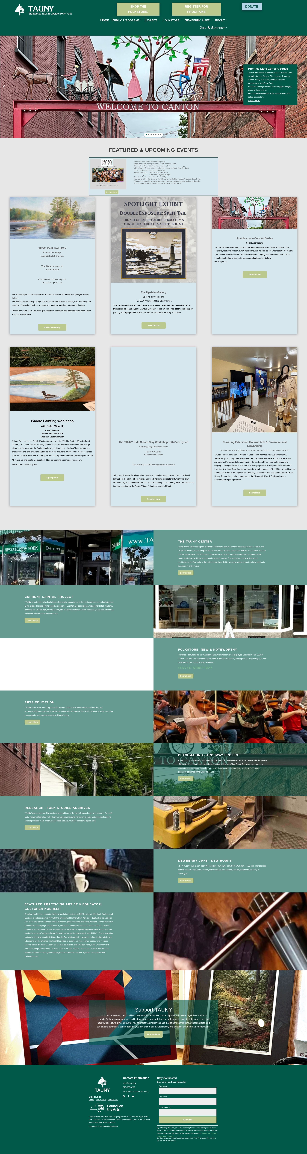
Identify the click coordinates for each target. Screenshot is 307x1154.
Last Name (163, 1097)
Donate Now (153, 1034)
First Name (163, 1086)
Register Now (153, 499)
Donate (251, 6)
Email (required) (165, 1107)
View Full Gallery (52, 327)
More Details (154, 325)
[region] (153, 87)
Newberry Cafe (197, 20)
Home (104, 20)
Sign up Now (52, 477)
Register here (111, 192)
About (220, 20)
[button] (4, 87)
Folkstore (170, 20)
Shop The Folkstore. (138, 9)
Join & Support (212, 28)
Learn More (254, 492)
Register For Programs (196, 9)
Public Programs (125, 20)
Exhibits (151, 20)
